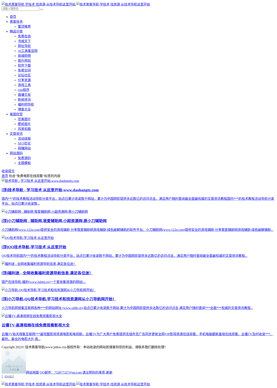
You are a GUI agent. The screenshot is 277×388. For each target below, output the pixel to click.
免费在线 (24, 36)
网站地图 (32, 372)
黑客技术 (16, 21)
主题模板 (24, 163)
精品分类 (16, 31)
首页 (13, 16)
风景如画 (24, 129)
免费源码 (24, 158)
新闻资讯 (24, 99)
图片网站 (24, 60)
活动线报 (24, 138)
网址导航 (24, 46)
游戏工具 (24, 85)
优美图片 (24, 119)
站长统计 (9, 376)
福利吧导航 (26, 104)
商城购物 (24, 55)
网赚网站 (24, 148)
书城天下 (24, 41)
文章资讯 (16, 133)
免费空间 (24, 70)
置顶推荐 (24, 26)
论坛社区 (24, 75)
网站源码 (16, 153)
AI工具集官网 (28, 51)
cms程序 (23, 90)
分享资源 (24, 80)
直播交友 (24, 94)
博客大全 (24, 109)
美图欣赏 (16, 114)
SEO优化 (24, 143)
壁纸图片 (24, 124)
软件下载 (24, 65)
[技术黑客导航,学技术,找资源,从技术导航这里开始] (76, 4)
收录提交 (8, 171)
